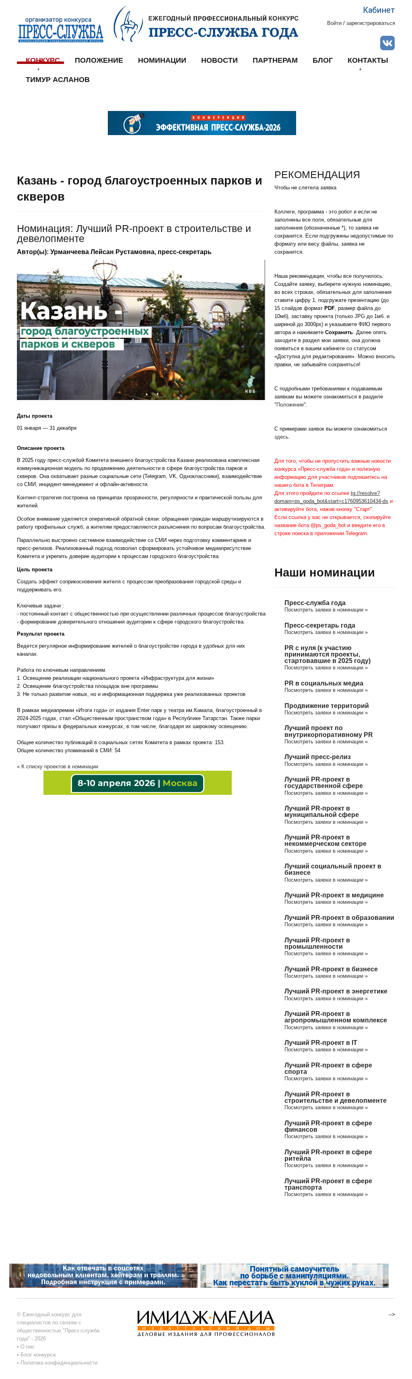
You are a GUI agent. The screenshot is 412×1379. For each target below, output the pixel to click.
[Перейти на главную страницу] (206, 24)
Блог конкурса (38, 1355)
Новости (219, 60)
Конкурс (43, 60)
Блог (323, 60)
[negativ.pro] (103, 1275)
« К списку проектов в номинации (57, 766)
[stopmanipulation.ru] (294, 1275)
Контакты (368, 60)
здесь (281, 437)
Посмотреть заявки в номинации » (326, 610)
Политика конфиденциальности (59, 1363)
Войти (334, 23)
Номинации (162, 60)
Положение (99, 60)
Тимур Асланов (58, 80)
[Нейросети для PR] (137, 782)
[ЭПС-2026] (202, 122)
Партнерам (275, 60)
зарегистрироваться (370, 23)
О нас (28, 1347)
